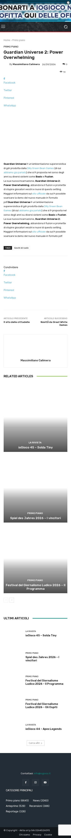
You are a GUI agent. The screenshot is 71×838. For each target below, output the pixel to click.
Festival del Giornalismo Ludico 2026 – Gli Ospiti (41, 705)
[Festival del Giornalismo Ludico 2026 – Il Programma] (35, 558)
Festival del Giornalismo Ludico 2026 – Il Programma (35, 586)
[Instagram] (35, 782)
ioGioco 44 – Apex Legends (43, 729)
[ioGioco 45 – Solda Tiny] (35, 417)
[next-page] (11, 600)
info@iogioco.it (42, 773)
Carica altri (34, 743)
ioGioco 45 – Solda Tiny (35, 447)
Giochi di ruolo (21, 247)
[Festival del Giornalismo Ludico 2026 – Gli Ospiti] (13, 703)
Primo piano (18, 40)
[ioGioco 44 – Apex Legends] (13, 727)
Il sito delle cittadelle (17, 322)
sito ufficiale (39, 193)
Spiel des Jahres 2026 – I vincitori (35, 518)
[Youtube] (45, 782)
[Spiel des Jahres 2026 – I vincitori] (35, 488)
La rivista (35, 442)
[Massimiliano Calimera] (6, 64)
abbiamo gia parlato (15, 172)
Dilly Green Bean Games (40, 168)
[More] (35, 112)
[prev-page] (6, 600)
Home (7, 40)
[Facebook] (25, 782)
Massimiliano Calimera (26, 64)
